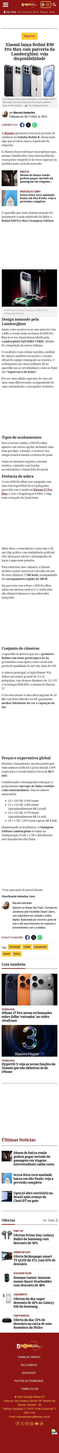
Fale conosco (29, 1365)
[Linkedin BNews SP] (32, 1423)
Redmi (17, 953)
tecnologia (14, 946)
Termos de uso (30, 1389)
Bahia (52, 12)
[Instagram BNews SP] (27, 1423)
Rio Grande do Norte (28, 12)
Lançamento (40, 946)
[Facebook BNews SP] (18, 1423)
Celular (27, 946)
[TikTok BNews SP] (41, 1423)
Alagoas (44, 12)
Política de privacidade (28, 1381)
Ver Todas (49, 1220)
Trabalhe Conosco (29, 1357)
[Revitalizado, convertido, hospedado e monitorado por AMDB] (54, 1431)
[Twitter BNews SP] (22, 1423)
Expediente (29, 1373)
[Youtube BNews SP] (37, 1423)
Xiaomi (6, 953)
